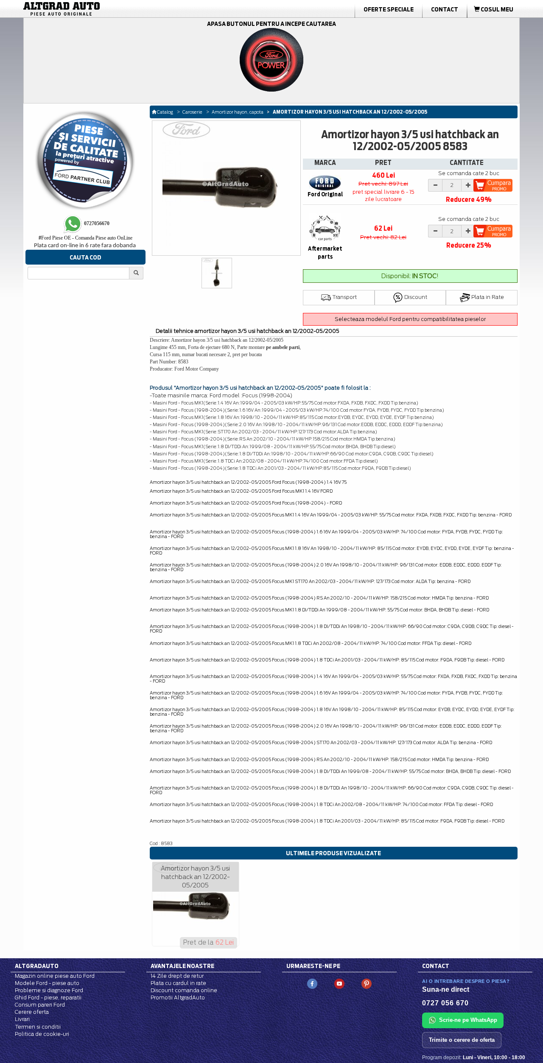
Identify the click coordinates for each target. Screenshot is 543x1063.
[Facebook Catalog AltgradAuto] (312, 983)
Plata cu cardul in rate (178, 983)
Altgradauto (37, 966)
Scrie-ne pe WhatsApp (468, 1020)
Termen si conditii (38, 1027)
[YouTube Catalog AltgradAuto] (339, 983)
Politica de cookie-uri (42, 1034)
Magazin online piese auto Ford (55, 976)
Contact (444, 9)
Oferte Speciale (389, 9)
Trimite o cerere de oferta (462, 1040)
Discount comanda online (184, 990)
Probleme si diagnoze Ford (49, 990)
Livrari (22, 1019)
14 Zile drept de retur (177, 976)
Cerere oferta (32, 1012)
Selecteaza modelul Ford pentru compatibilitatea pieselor (410, 319)
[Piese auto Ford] (101, 8)
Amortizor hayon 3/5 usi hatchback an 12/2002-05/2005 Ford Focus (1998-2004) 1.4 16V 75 (248, 482)
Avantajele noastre (182, 966)
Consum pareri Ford (40, 1005)
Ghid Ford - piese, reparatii (48, 997)
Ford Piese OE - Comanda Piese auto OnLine (85, 238)
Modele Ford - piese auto (47, 983)
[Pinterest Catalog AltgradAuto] (366, 983)
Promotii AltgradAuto (178, 997)
